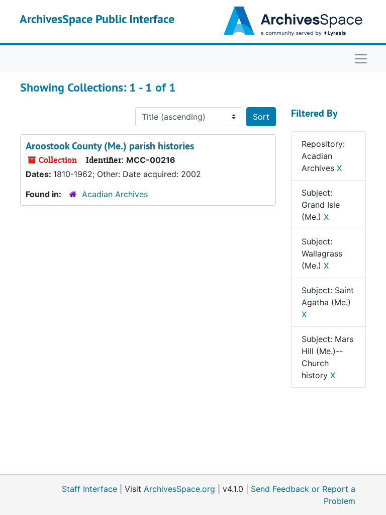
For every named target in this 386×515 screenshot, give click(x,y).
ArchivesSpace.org (179, 489)
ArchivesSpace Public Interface (97, 19)
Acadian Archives (115, 194)
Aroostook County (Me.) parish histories (110, 145)
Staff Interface (89, 489)
